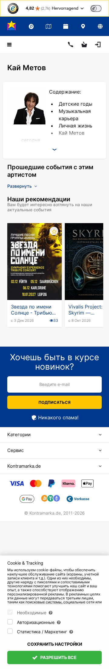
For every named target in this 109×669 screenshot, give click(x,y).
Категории (19, 434)
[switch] (96, 8)
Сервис (15, 450)
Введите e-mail (54, 384)
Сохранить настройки (54, 644)
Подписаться (54, 402)
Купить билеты (34, 285)
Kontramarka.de (24, 466)
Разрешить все (58, 657)
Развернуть (20, 186)
